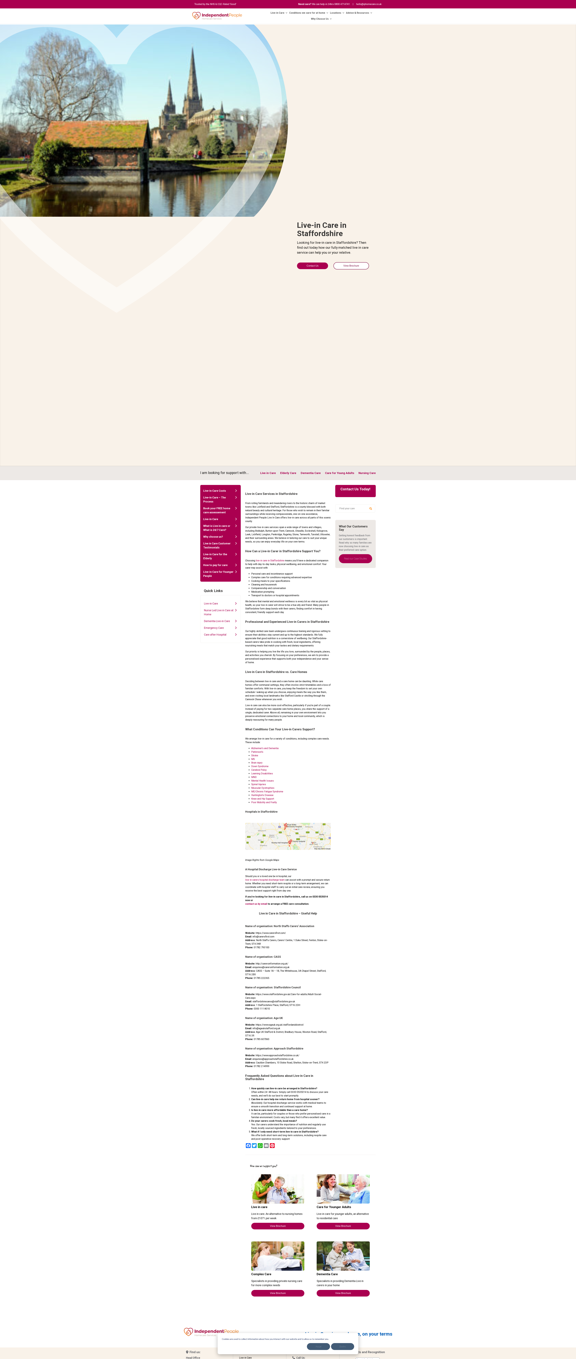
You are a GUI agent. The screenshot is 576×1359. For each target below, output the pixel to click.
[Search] (371, 508)
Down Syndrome (259, 766)
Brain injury (256, 762)
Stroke (254, 755)
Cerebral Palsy (259, 769)
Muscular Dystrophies (262, 788)
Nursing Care (367, 473)
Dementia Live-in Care (217, 621)
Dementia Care (311, 473)
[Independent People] (217, 15)
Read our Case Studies (355, 558)
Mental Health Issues (262, 780)
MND (254, 777)
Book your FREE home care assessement (216, 510)
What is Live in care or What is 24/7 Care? (216, 527)
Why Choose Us (320, 18)
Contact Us (312, 265)
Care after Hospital (215, 634)
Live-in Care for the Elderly (215, 556)
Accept (318, 1346)
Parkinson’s (257, 751)
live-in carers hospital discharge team (265, 879)
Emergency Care (214, 627)
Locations (335, 12)
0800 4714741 (342, 4)
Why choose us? (213, 536)
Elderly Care (288, 473)
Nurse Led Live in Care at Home (218, 612)
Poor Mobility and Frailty (264, 802)
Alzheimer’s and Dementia (265, 748)
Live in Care (268, 473)
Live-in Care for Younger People (218, 573)
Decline (342, 1346)
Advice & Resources (357, 12)
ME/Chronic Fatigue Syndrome (267, 791)
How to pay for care (215, 565)
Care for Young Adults (339, 473)
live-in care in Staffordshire (270, 560)
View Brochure (351, 265)
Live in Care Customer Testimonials (217, 545)
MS (253, 759)
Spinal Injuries (258, 784)
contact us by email (256, 903)
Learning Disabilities (262, 773)
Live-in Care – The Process (214, 499)
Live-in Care (277, 12)
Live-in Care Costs (214, 490)
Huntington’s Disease (262, 795)
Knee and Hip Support (262, 798)
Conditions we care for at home (307, 12)
